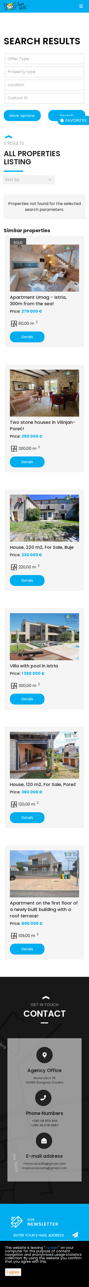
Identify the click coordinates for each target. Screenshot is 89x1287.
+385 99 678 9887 (44, 1125)
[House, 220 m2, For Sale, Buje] (44, 518)
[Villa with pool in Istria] (44, 636)
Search (66, 115)
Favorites (75, 120)
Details (27, 336)
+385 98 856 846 (45, 1121)
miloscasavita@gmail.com (44, 1163)
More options (22, 115)
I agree (13, 1272)
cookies (51, 1247)
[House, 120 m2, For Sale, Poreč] (44, 755)
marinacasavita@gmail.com (44, 1168)
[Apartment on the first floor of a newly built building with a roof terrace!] (44, 873)
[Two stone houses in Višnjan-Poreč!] (44, 393)
